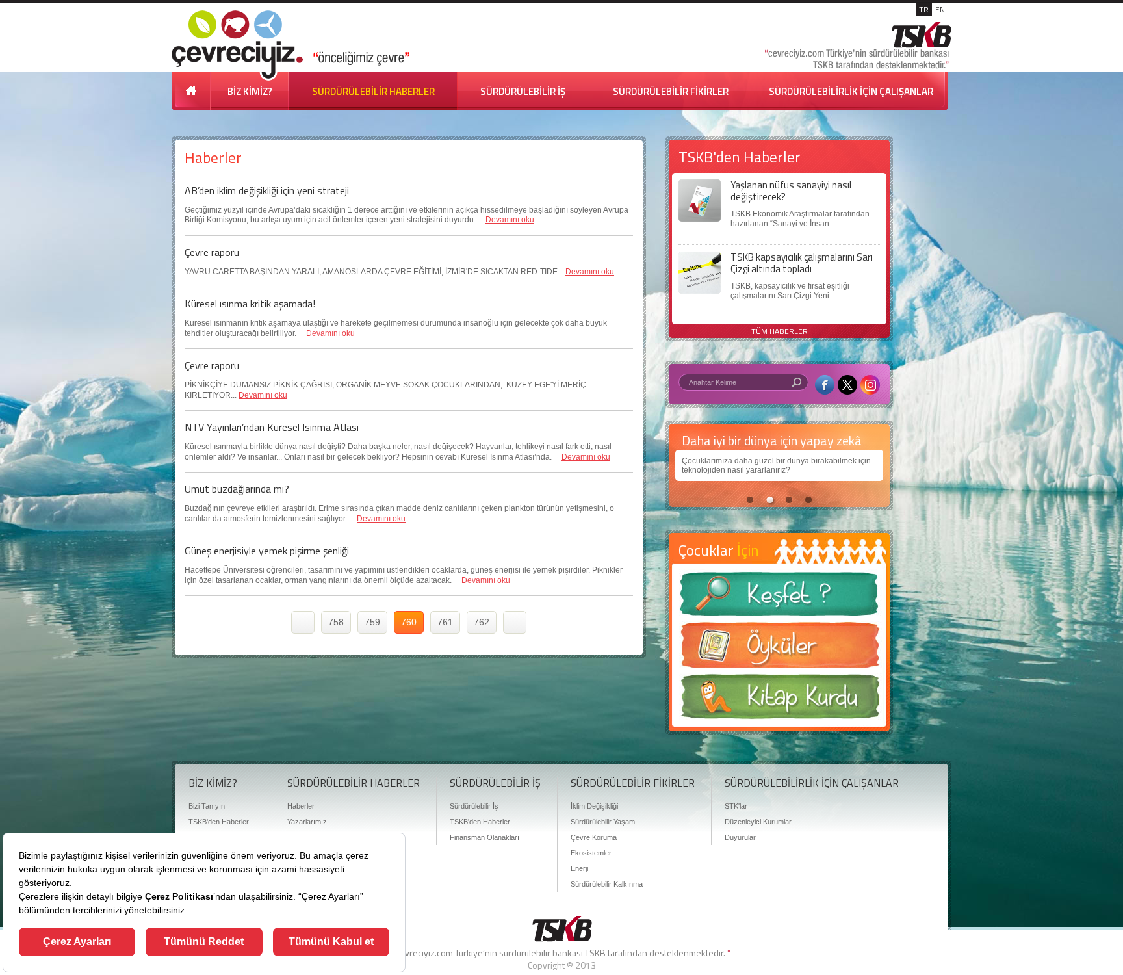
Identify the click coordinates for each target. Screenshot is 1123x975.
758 (336, 622)
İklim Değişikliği (594, 806)
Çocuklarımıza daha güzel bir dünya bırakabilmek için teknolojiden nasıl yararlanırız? (776, 465)
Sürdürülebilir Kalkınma (607, 884)
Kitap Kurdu (779, 700)
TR (924, 9)
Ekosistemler (591, 853)
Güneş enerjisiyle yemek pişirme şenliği (267, 550)
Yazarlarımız (307, 822)
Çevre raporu (212, 252)
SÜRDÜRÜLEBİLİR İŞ (522, 91)
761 (445, 622)
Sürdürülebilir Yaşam (603, 822)
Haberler (301, 806)
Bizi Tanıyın (206, 806)
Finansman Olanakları (484, 837)
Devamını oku (509, 219)
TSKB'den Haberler (218, 822)
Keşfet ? (779, 597)
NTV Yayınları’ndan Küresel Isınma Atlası (272, 427)
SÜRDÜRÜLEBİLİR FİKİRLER (671, 91)
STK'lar (736, 806)
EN (940, 9)
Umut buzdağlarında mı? (237, 489)
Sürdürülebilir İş (474, 806)
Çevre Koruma (594, 837)
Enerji (579, 868)
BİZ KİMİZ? (249, 91)
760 (409, 622)
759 (372, 622)
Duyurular (740, 837)
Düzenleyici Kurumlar (758, 822)
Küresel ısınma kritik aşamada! (250, 303)
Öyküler (779, 649)
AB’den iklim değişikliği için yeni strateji (267, 190)
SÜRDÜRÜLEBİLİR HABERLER (373, 91)
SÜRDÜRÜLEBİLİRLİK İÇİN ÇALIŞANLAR (851, 91)
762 (481, 622)
